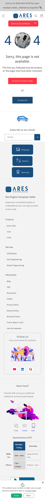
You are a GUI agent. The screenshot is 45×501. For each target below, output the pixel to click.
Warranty (25, 172)
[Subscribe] (37, 137)
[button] (3, 16)
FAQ (8, 287)
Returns (25, 161)
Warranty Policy (13, 316)
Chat (16, 430)
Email (24, 430)
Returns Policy (13, 310)
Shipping (25, 149)
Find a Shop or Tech (15, 322)
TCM (8, 232)
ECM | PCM (11, 226)
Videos (9, 299)
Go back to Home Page (22, 81)
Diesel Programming (15, 265)
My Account (11, 293)
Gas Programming (14, 259)
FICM (9, 237)
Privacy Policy (13, 304)
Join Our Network (14, 328)
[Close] (43, 482)
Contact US (22, 100)
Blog (9, 281)
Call (33, 430)
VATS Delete (12, 253)
